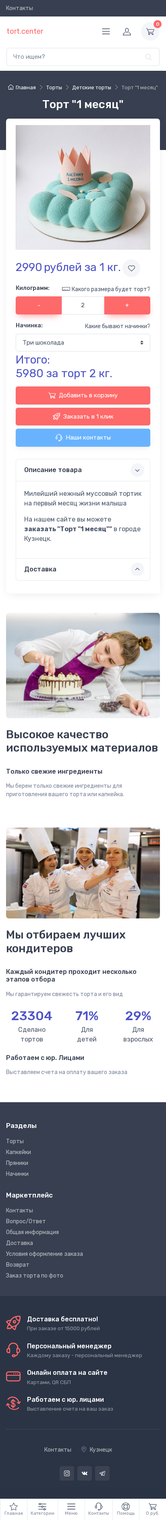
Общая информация (32, 1232)
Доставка (19, 1243)
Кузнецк (101, 1449)
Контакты (19, 8)
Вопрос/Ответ (26, 1221)
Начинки (17, 1174)
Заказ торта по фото (34, 1275)
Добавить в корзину (88, 395)
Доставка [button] (40, 569)
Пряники (17, 1163)
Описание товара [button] (53, 470)
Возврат (17, 1264)
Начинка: (29, 325)
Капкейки (18, 1152)
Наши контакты (88, 437)
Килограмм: (33, 288)
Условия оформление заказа (44, 1254)
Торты (15, 1141)
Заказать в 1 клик (88, 416)
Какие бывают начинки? (117, 326)
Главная (26, 87)
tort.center (24, 31)
